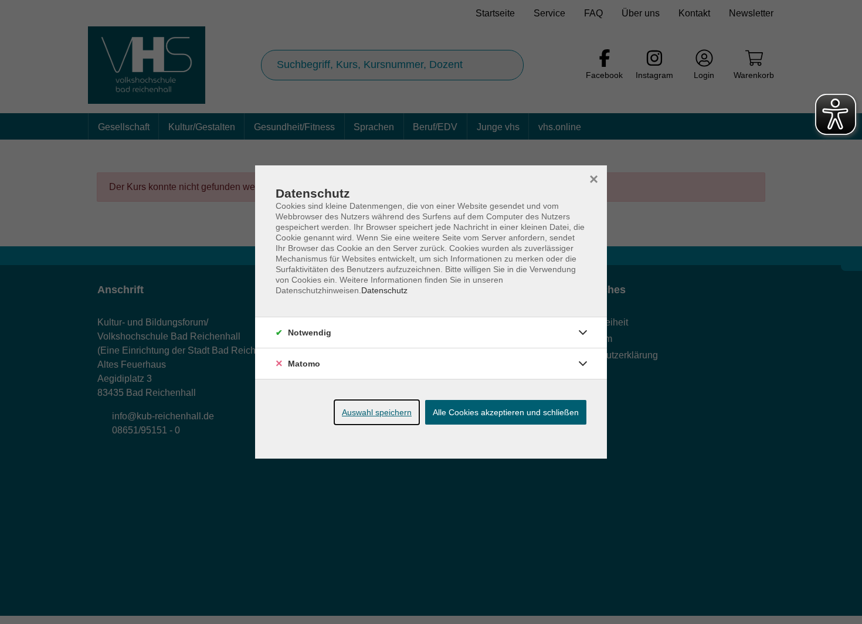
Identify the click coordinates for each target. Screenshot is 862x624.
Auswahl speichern (377, 412)
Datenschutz (384, 290)
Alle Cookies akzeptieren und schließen (506, 412)
